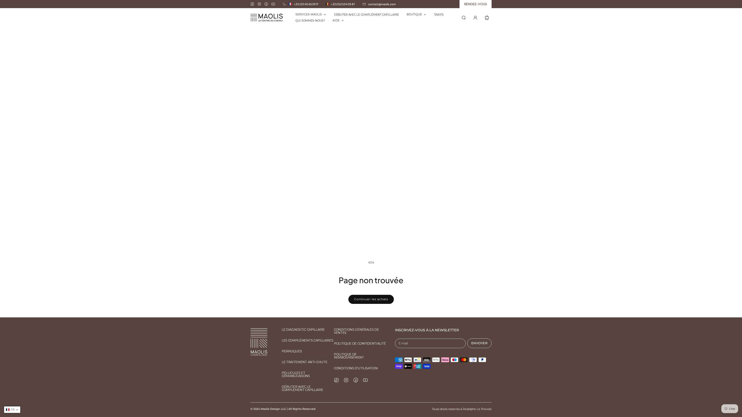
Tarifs (439, 14)
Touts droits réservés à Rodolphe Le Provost (462, 409)
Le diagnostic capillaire (303, 329)
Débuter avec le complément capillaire (366, 14)
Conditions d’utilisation (356, 368)
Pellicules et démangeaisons (296, 374)
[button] (12, 409)
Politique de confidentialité (360, 343)
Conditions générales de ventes (356, 331)
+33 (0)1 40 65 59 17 (306, 4)
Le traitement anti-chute (304, 362)
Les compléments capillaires (307, 340)
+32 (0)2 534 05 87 (343, 4)
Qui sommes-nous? (310, 20)
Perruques (292, 351)
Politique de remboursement (349, 356)
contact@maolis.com (382, 4)
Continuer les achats (371, 299)
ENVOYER (479, 343)
